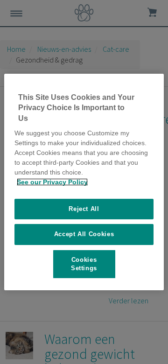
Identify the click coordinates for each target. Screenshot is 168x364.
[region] (84, 182)
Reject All (84, 208)
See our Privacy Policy (52, 182)
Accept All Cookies (84, 234)
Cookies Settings (84, 264)
